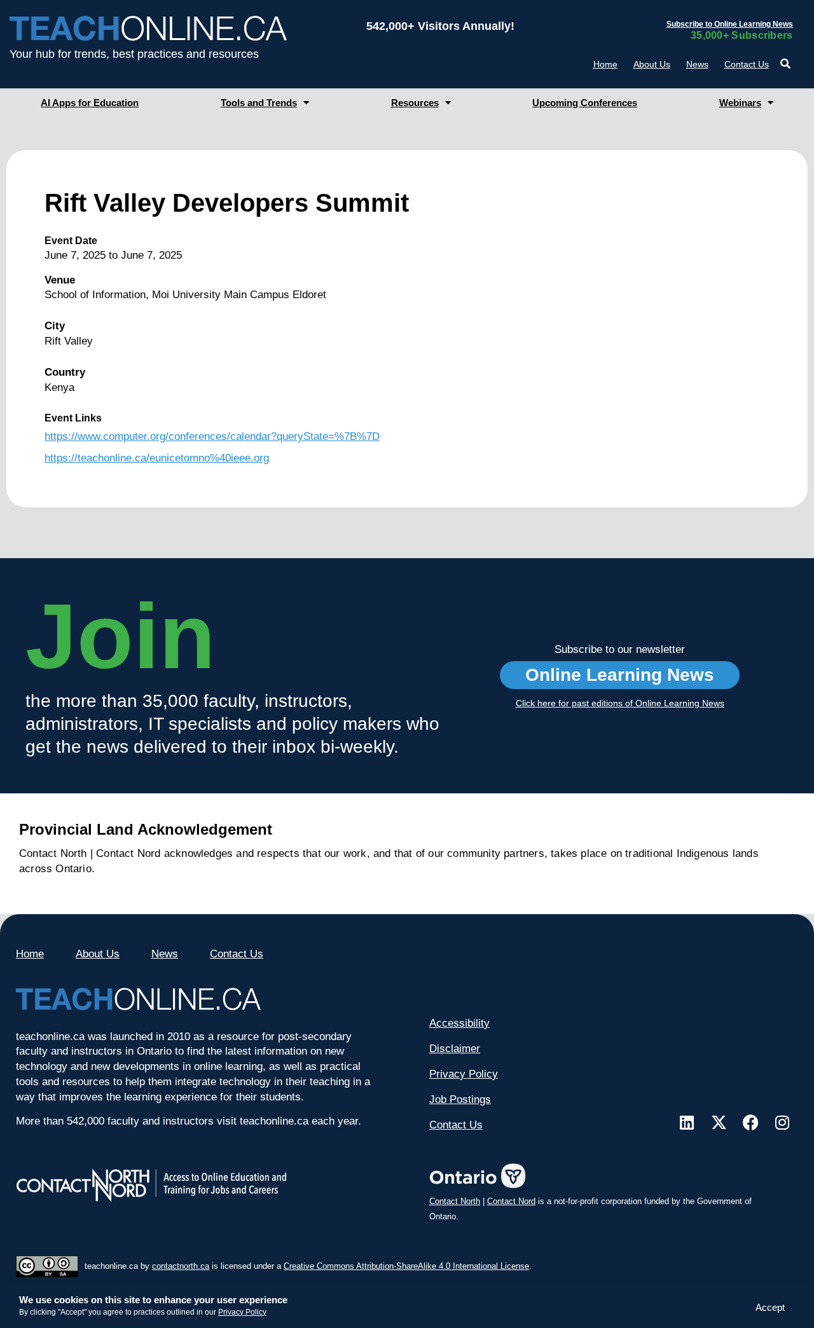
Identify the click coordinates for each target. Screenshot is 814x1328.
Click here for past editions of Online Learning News (620, 703)
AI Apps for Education (90, 102)
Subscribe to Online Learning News (729, 24)
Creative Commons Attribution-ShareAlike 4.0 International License (406, 1266)
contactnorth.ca (180, 1266)
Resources (415, 102)
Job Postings (460, 1099)
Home (605, 64)
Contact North (454, 1201)
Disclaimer (454, 1049)
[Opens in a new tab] (687, 1122)
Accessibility (459, 1023)
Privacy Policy (242, 1312)
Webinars (740, 102)
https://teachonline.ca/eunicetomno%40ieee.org (157, 458)
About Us (651, 64)
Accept (770, 1307)
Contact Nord (511, 1201)
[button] (785, 63)
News (697, 64)
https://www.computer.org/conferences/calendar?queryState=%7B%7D (212, 436)
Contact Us (746, 64)
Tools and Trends (259, 102)
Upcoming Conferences (584, 102)
